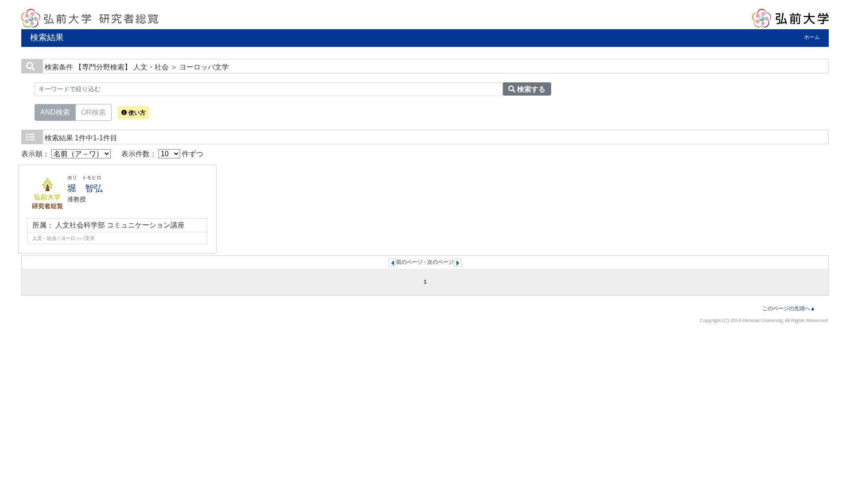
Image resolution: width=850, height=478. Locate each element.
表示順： (36, 154)
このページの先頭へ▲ (788, 308)
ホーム (812, 37)
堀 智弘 (85, 188)
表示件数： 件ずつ (162, 154)
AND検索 (55, 112)
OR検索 (93, 112)
